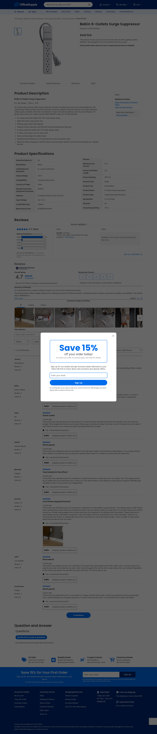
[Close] (113, 335)
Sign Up (78, 382)
